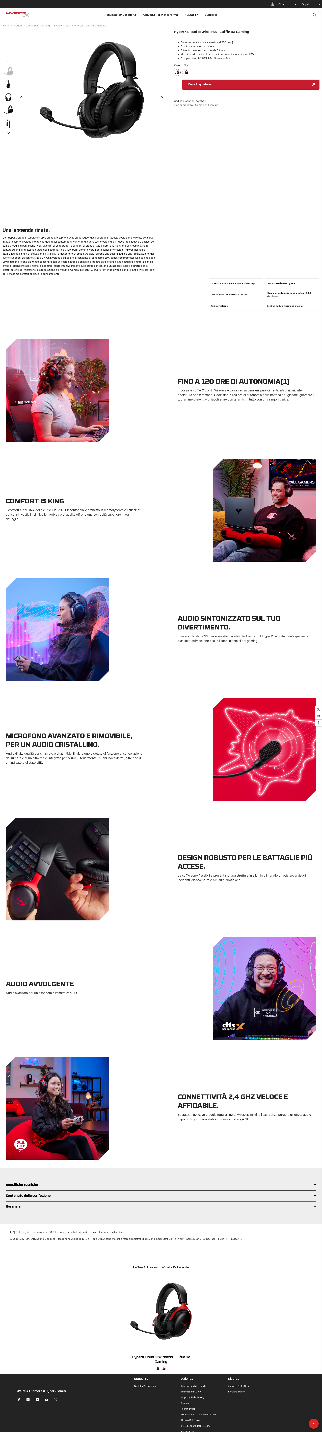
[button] (21, 98)
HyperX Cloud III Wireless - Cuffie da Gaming (161, 1360)
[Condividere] (177, 86)
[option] (91, 98)
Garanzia (13, 1206)
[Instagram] (28, 1399)
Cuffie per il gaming (38, 25)
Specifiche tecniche (22, 1185)
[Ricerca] (314, 15)
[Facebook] (19, 1399)
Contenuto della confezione (28, 1195)
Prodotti (18, 25)
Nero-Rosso (163, 1368)
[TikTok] (37, 1399)
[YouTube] (46, 1399)
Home (6, 25)
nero (157, 1368)
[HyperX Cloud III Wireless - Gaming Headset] (161, 1313)
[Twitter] (55, 1399)
